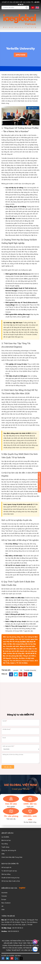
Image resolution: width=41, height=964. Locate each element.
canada (15, 670)
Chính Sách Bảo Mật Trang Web (11, 857)
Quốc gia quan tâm (8, 746)
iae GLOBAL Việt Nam (25, 641)
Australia (4, 893)
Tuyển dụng (5, 847)
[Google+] (21, 674)
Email (4, 737)
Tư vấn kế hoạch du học (9, 871)
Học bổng (4, 844)
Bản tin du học (6, 840)
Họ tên (5, 721)
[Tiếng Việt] (33, 7)
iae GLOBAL (5, 837)
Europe (3, 899)
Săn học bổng (5, 874)
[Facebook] (11, 674)
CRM (2, 854)
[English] (37, 7)
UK (2, 906)
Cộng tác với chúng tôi (8, 850)
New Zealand (5, 903)
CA (21, 670)
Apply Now (20, 55)
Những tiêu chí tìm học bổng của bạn (13, 754)
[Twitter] (16, 674)
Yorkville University (30, 670)
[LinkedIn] (30, 674)
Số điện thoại (7, 729)
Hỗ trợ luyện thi (6, 867)
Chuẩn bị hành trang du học (10, 878)
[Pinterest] (25, 674)
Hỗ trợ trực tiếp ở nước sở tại (10, 881)
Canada (4, 896)
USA (2, 909)
